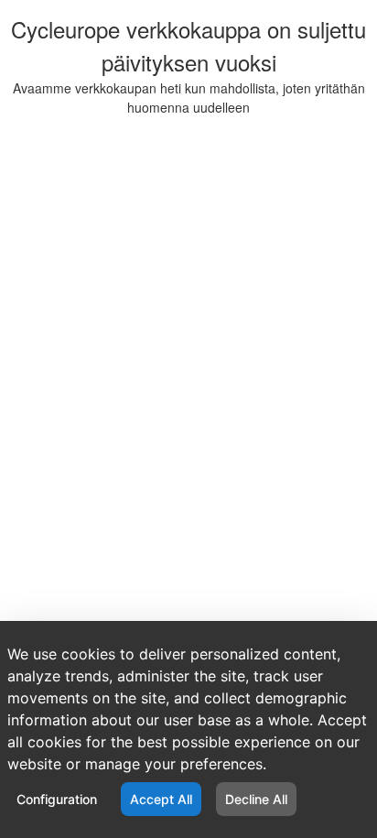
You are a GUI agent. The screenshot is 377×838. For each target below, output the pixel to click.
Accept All (161, 799)
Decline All (256, 799)
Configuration (56, 799)
